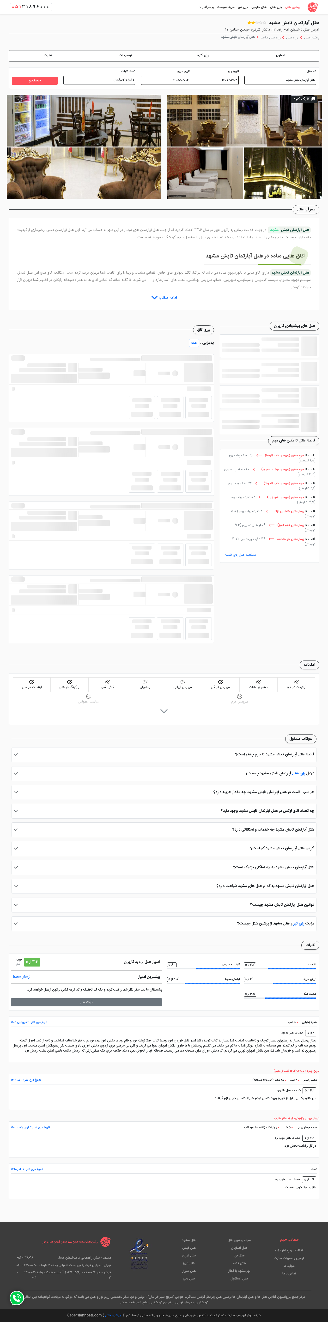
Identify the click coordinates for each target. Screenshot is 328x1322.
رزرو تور (243, 7)
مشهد (274, 230)
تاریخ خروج (183, 71)
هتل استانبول (239, 1279)
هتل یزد (239, 1256)
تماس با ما (289, 1274)
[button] (280, 55)
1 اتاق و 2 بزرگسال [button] (124, 80)
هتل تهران (189, 1256)
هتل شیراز (189, 1271)
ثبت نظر (86, 1002)
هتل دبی (189, 1279)
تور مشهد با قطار (239, 1271)
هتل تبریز (189, 1263)
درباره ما (289, 1266)
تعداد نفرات (128, 71)
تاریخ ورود (233, 71)
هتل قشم (239, 1263)
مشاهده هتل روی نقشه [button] (240, 555)
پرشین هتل (292, 7)
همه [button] (194, 343)
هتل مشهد (189, 1240)
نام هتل (311, 71)
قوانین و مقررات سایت (289, 1258)
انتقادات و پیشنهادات (289, 1251)
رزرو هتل (276, 7)
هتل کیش (189, 1248)
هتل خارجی (259, 7)
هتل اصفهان (239, 1248)
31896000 (31, 7)
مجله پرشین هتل (239, 1240)
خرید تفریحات (226, 7)
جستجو (35, 80)
